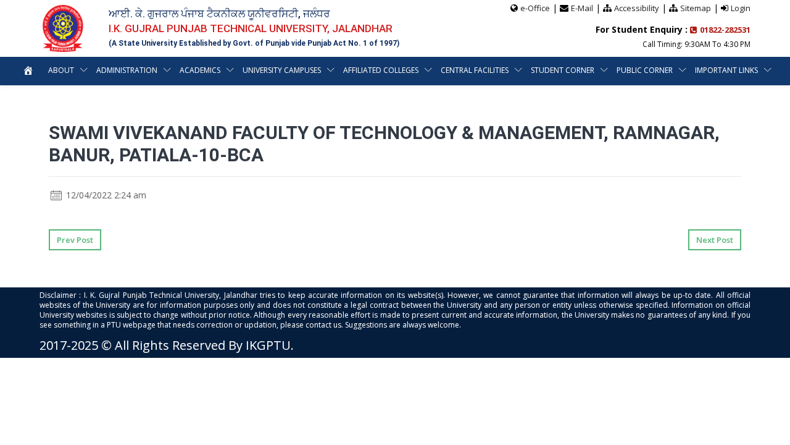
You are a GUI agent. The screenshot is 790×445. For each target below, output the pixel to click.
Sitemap (695, 8)
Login (740, 8)
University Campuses (282, 70)
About (61, 70)
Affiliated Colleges (380, 70)
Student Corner (562, 70)
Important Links (726, 70)
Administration (126, 70)
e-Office (535, 8)
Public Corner (645, 70)
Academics (200, 70)
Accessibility (636, 8)
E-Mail (582, 8)
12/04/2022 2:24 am (105, 195)
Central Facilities (475, 70)
